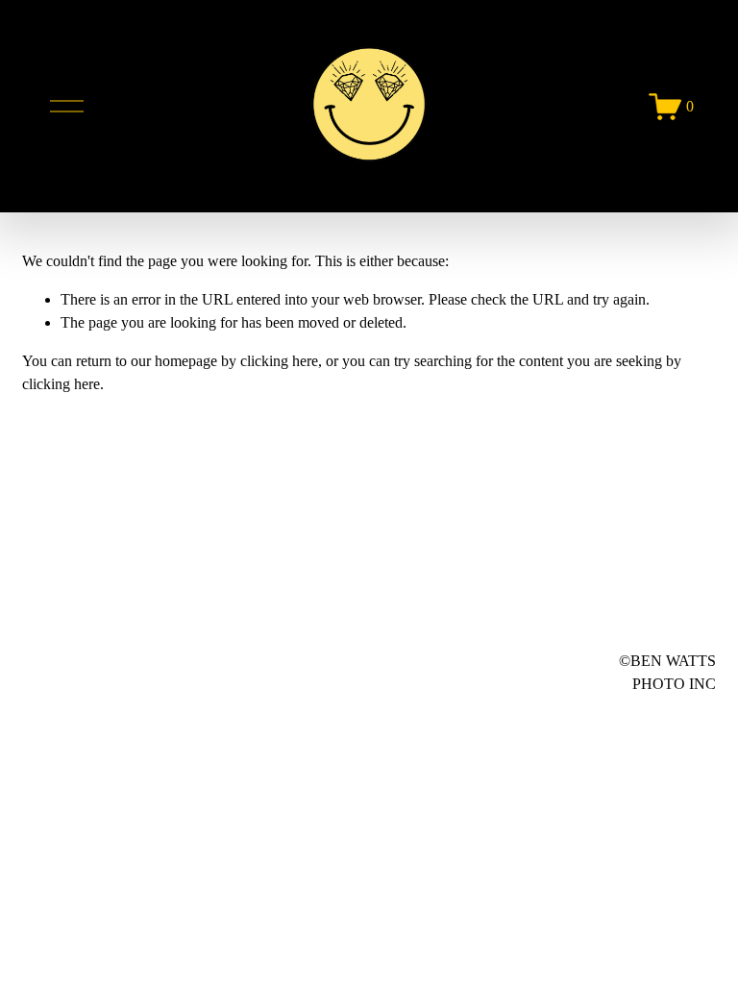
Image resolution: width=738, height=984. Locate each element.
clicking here (279, 361)
